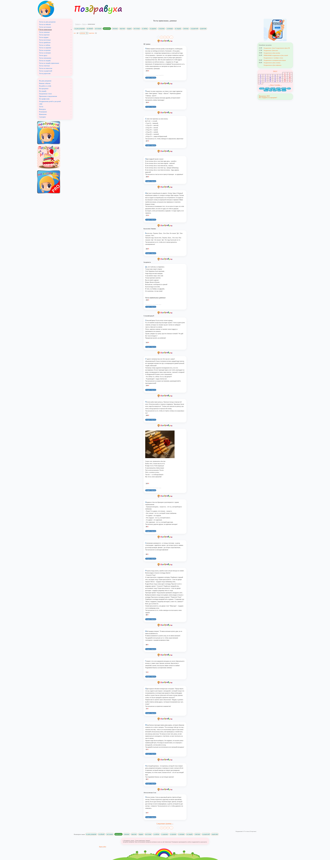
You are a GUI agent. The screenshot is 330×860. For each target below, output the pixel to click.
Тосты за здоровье (45, 48)
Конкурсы (42, 109)
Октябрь (262, 88)
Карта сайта (102, 846)
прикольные (107, 28)
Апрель (266, 90)
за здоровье (153, 28)
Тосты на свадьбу (45, 60)
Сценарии (42, 117)
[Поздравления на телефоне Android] (275, 30)
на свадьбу (178, 28)
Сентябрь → (278, 85)
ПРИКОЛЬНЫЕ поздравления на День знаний (276, 55)
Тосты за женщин (45, 53)
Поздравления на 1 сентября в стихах (273, 58)
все (76, 33)
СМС (41, 104)
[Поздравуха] (55, 8)
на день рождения (80, 28)
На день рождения (45, 81)
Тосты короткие (44, 35)
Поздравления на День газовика (272, 62)
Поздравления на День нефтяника (272, 65)
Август (275, 71)
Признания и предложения (48, 96)
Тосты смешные (44, 32)
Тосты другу (43, 55)
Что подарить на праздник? (268, 97)
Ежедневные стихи (45, 94)
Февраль (284, 88)
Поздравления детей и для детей (50, 101)
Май (271, 90)
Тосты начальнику (45, 58)
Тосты (41, 106)
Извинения (42, 114)
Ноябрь (267, 88)
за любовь (145, 28)
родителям (203, 28)
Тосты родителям (44, 73)
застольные (98, 28)
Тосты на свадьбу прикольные (49, 63)
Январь (278, 88)
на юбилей (90, 28)
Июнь (274, 90)
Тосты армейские (45, 42)
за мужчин (161, 28)
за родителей (194, 28)
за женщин (170, 28)
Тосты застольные (45, 27)
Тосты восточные (45, 40)
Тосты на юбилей (45, 24)
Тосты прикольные (45, 29)
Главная (77, 24)
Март (289, 88)
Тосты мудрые (43, 37)
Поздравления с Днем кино (271, 50)
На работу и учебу (45, 86)
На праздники (43, 88)
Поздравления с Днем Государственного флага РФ (277, 48)
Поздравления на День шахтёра (272, 53)
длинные (83, 33)
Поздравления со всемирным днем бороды (275, 60)
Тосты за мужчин (45, 50)
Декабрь (273, 88)
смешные (115, 28)
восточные (137, 28)
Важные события (44, 83)
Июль (279, 90)
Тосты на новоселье (45, 68)
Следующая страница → (164, 823)
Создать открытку (151, 77)
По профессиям (44, 99)
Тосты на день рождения (47, 22)
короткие (122, 28)
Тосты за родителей (45, 71)
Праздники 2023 (264, 96)
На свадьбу (42, 91)
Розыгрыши (43, 112)
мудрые (129, 28)
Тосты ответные (44, 66)
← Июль (271, 85)
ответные (185, 28)
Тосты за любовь (44, 45)
